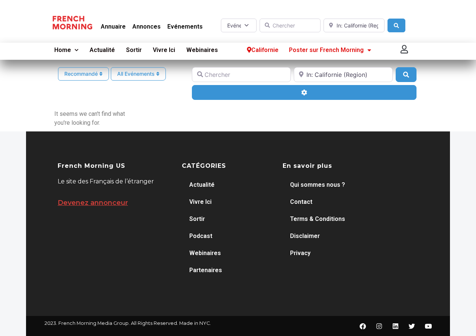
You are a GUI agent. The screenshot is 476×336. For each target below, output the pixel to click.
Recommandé (81, 74)
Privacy (300, 253)
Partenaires (205, 270)
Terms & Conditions (317, 218)
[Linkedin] (395, 326)
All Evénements (136, 74)
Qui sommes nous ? (317, 184)
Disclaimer (305, 235)
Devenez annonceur (93, 203)
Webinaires (202, 49)
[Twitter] (411, 326)
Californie (265, 49)
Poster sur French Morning (326, 49)
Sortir (134, 49)
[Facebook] (362, 326)
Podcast (200, 235)
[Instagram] (379, 326)
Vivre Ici (164, 49)
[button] (405, 49)
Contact (301, 201)
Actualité (102, 49)
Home (62, 49)
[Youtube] (428, 326)
